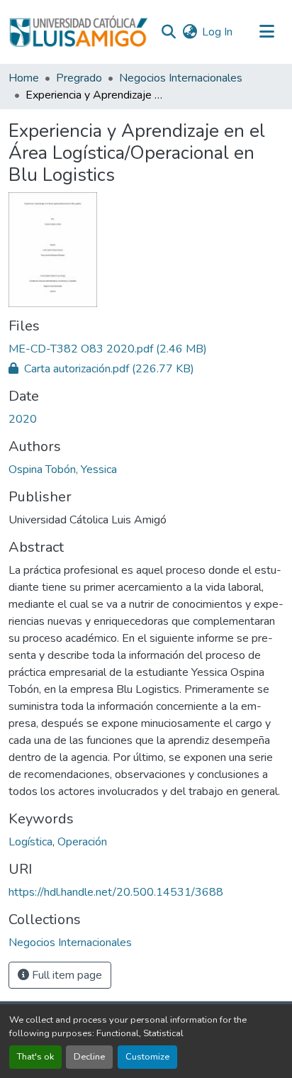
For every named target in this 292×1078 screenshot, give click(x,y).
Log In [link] (217, 32)
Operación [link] (82, 842)
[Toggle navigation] (266, 31)
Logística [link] (30, 842)
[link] (146, 348)
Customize (147, 1056)
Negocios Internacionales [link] (180, 78)
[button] (78, 32)
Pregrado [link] (79, 78)
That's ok (35, 1056)
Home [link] (24, 78)
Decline (89, 1056)
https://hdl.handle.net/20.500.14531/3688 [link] (116, 892)
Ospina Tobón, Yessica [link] (63, 469)
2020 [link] (23, 419)
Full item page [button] (65, 975)
